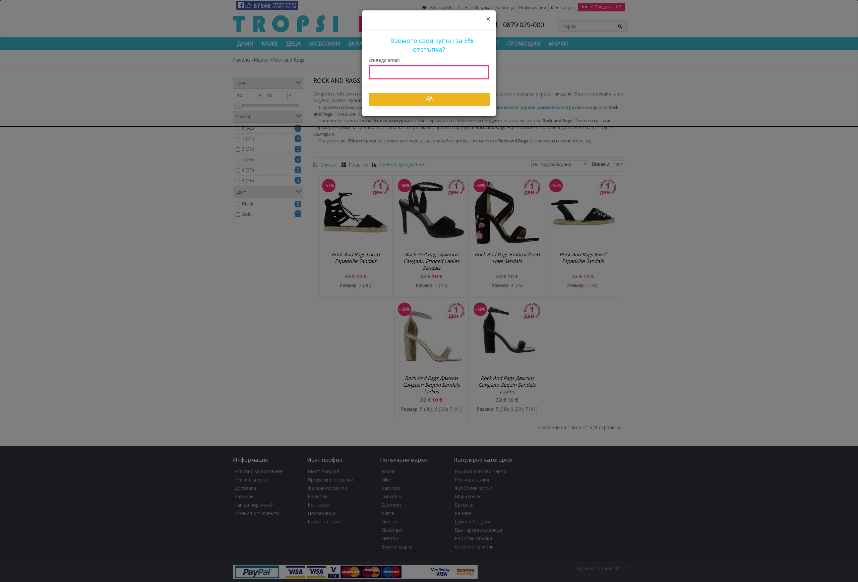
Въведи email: (385, 60)
